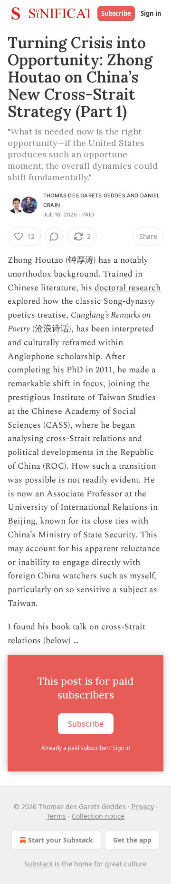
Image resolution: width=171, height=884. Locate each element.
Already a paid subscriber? (85, 748)
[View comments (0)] (54, 236)
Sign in (151, 13)
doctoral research (128, 287)
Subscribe (116, 13)
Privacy (143, 806)
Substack (38, 863)
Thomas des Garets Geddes (84, 195)
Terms (56, 816)
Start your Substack (60, 839)
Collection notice (98, 816)
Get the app (132, 839)
